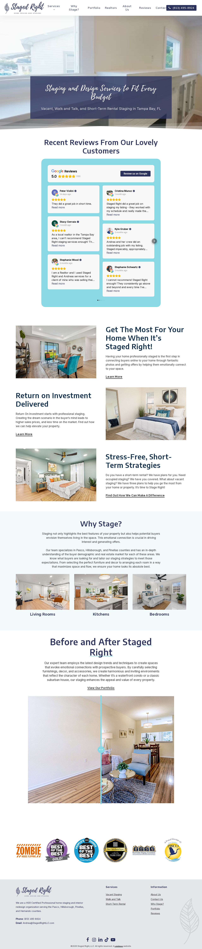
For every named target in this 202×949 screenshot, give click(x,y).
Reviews (155, 913)
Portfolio (155, 908)
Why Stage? (157, 903)
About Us (156, 894)
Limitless (119, 946)
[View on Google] (55, 192)
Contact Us (157, 899)
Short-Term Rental (115, 903)
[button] (47, 241)
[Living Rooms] (42, 592)
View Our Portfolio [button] (100, 688)
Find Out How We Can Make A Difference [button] (135, 495)
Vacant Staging (114, 894)
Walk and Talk (113, 899)
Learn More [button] (114, 376)
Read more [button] (58, 207)
